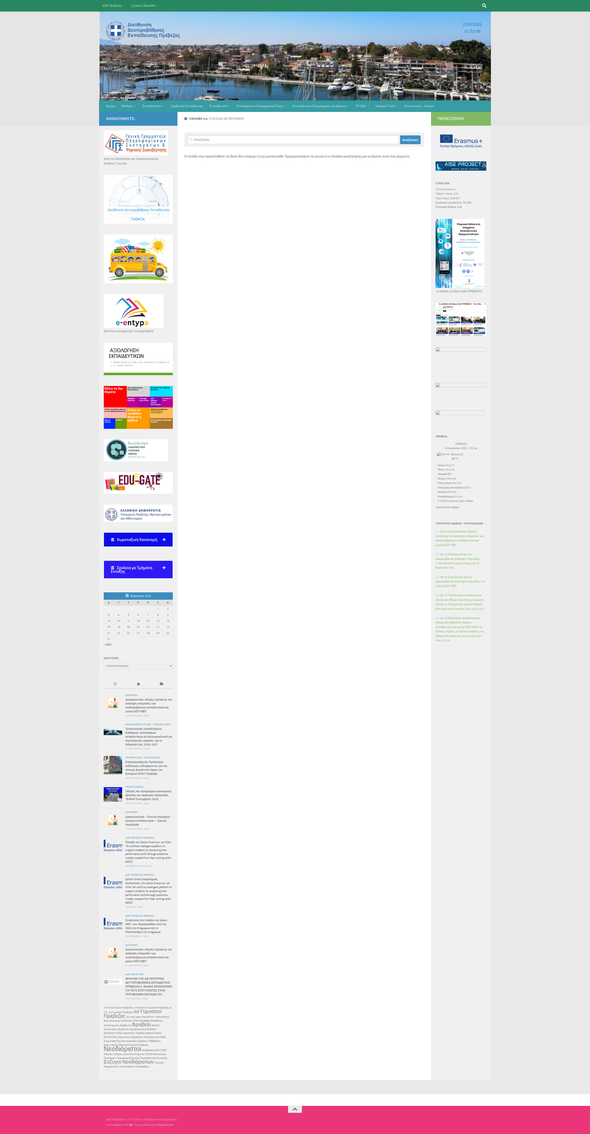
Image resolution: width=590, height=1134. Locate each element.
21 (148, 626)
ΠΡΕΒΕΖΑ (461, 443)
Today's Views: (444, 193)
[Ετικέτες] (161, 684)
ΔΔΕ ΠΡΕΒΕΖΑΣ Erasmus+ (140, 837)
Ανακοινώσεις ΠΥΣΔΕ (138, 724)
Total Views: (443, 198)
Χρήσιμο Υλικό (385, 106)
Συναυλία (162, 1058)
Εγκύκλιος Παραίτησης (130, 1037)
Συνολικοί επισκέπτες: (449, 202)
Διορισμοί (131, 695)
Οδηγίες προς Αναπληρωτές (129, 1054)
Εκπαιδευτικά (218, 106)
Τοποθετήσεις (162, 724)
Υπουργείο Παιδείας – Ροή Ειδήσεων (459, 523)
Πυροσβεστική (148, 1058)
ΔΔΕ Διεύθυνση (134, 974)
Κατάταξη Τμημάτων (137, 1041)
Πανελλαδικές (134, 787)
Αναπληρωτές (111, 1025)
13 (138, 621)
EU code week (133, 1016)
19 (128, 626)
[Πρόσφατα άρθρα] (115, 684)
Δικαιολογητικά (138, 1029)
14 (148, 621)
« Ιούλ (108, 644)
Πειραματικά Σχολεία (128, 1058)
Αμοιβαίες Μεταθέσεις (151, 1020)
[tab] (138, 540)
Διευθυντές (124, 1029)
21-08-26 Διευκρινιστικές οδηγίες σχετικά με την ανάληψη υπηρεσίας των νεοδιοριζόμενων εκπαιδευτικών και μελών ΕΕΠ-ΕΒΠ (460, 538)
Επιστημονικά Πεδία (155, 1037)
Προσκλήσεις (152, 757)
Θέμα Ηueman (165, 1124)
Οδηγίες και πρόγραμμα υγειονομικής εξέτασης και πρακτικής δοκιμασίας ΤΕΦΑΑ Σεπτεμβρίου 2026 (148, 795)
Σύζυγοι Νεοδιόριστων (129, 1062)
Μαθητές (127, 106)
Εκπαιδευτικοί (151, 106)
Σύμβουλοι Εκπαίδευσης (187, 106)
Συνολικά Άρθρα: (446, 207)
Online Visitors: (445, 189)
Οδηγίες (108, 1054)
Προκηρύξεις (133, 757)
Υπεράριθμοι (142, 1066)
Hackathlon (148, 1016)
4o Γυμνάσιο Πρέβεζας (121, 1012)
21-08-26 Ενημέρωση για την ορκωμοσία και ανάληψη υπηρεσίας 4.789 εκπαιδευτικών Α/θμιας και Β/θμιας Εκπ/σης (458, 561)
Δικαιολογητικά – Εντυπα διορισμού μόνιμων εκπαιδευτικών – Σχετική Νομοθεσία (147, 820)
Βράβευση (125, 1025)
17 (108, 626)
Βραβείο (141, 1025)
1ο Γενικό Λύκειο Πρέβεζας (118, 1007)
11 (118, 621)
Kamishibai (126, 1020)
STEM (136, 1020)
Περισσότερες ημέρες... (448, 507)
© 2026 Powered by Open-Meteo (455, 501)
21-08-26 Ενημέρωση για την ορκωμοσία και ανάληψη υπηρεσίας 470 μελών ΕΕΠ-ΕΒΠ (460, 582)
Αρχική (110, 106)
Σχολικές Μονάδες (143, 5)
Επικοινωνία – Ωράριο (419, 106)
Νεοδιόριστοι (122, 1049)
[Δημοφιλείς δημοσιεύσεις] (138, 684)
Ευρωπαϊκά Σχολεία (115, 1041)
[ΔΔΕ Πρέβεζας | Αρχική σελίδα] (144, 31)
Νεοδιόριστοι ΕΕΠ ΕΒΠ (154, 1050)
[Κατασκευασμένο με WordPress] (131, 1125)
